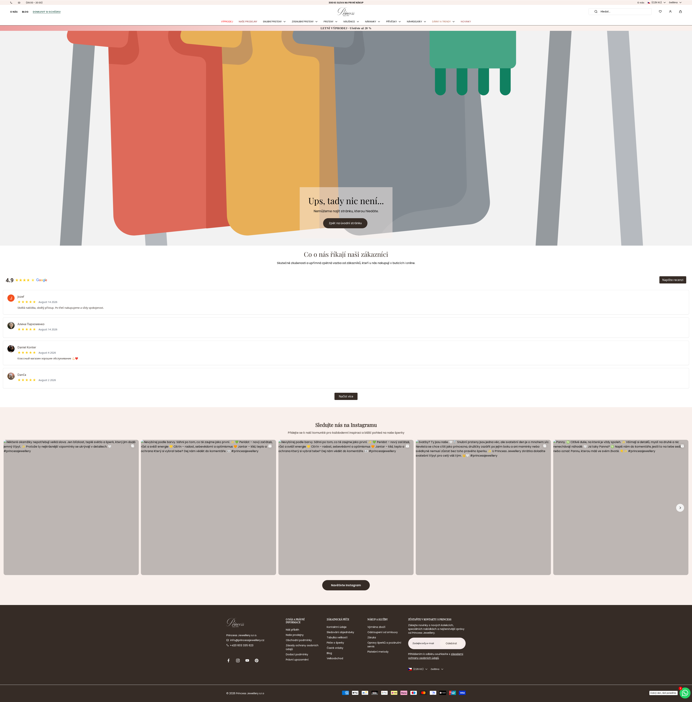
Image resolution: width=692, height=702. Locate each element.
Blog (329, 653)
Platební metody (378, 651)
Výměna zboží (376, 627)
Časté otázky (335, 648)
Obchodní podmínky (299, 640)
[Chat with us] (684, 693)
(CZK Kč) (656, 2)
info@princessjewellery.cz (247, 640)
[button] (680, 11)
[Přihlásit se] (670, 11)
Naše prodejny (295, 635)
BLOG (25, 12)
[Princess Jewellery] (346, 11)
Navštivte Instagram (346, 585)
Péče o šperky (335, 642)
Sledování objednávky (340, 632)
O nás (640, 2)
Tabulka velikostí (337, 637)
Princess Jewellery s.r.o (250, 693)
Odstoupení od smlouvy (382, 632)
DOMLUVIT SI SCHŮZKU (47, 12)
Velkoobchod (335, 658)
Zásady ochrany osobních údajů (302, 647)
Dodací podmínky (297, 654)
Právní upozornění (297, 659)
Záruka (371, 637)
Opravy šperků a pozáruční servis (384, 644)
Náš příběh (292, 629)
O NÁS (14, 12)
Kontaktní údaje (337, 627)
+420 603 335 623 (241, 645)
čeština (673, 2)
